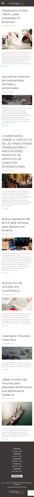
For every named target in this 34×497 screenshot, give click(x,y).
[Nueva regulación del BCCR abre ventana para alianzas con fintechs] (17, 244)
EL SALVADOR (17, 459)
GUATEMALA (17, 468)
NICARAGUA (17, 464)
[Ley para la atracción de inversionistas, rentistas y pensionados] (17, 100)
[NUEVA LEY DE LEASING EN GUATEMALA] (17, 304)
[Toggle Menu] (2, 3)
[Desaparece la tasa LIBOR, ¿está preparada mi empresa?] (17, 39)
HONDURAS (17, 454)
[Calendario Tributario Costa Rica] (17, 353)
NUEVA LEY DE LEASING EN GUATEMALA (12, 286)
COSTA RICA (17, 448)
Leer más (5, 66)
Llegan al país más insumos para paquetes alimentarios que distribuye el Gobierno (17, 387)
